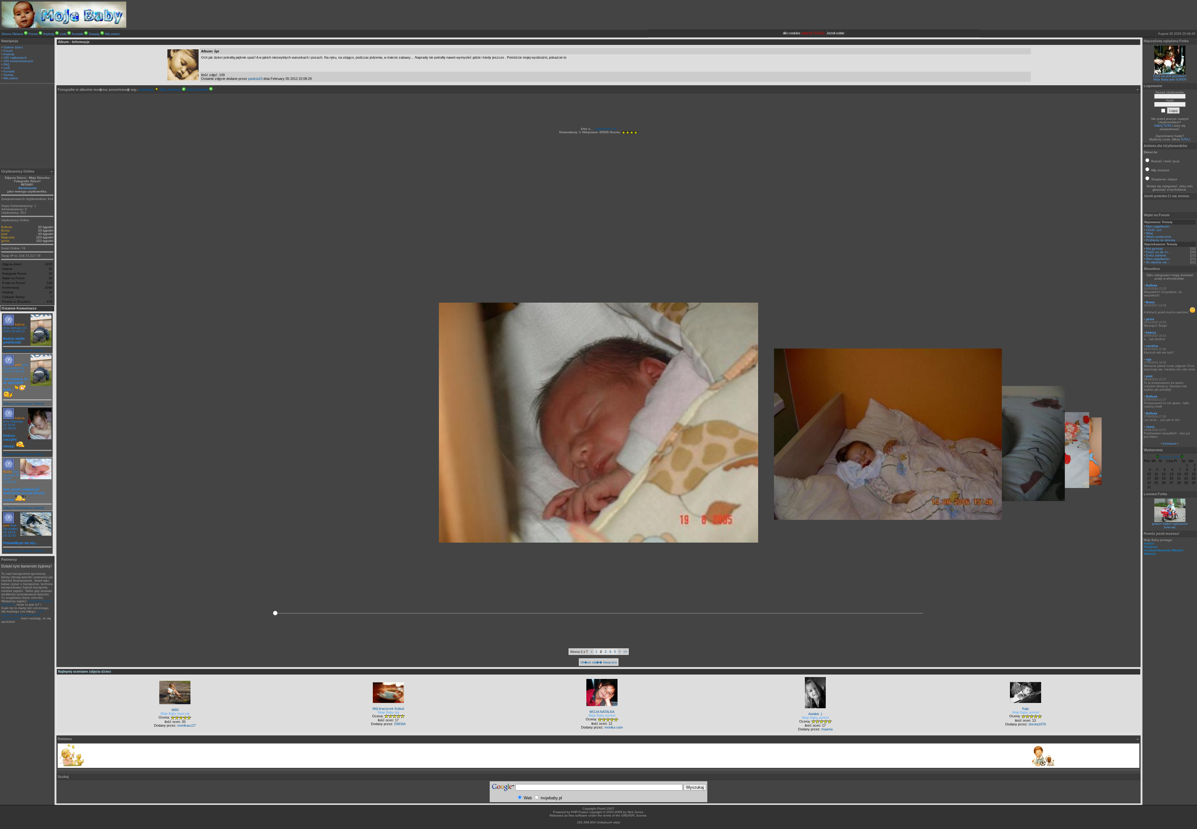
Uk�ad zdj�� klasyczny (598, 662)
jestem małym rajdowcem (1170, 523)
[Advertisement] (27, 126)
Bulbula (6, 227)
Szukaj (8, 74)
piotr (4, 234)
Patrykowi (1150, 547)
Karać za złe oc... (1158, 252)
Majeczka (8, 237)
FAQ (6, 64)
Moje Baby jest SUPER (1169, 79)
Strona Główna (12, 34)
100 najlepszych (15, 57)
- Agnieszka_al (604, 128)
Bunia (5, 230)
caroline (1152, 346)
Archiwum (1169, 443)
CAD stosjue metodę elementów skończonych (22, 615)
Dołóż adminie (1156, 255)
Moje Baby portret (602, 715)
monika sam (613, 727)
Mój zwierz (112, 34)
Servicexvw (27, 188)
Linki (63, 34)
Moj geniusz (1154, 248)
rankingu (147, 89)
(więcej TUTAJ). (794, 33)
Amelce (1149, 543)
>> (625, 651)
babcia (20, 324)
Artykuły (48, 34)
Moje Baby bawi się (175, 713)
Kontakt (77, 34)
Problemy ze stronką (1160, 240)
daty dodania (171, 89)
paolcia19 (255, 78)
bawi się (1169, 527)
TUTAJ (1185, 139)
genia (5, 240)
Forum (33, 34)
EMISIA (400, 724)
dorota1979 (1037, 724)
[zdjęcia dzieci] (64, 26)
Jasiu (1150, 426)
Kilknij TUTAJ (1163, 125)
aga (1148, 359)
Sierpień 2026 (1170, 457)
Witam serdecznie (1158, 236)
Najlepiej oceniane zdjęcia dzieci (84, 671)
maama (827, 729)
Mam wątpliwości (1158, 226)
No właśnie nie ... (1158, 262)
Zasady (94, 34)
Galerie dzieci (13, 47)
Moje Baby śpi (388, 712)
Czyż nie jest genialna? (1169, 76)
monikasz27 (186, 725)
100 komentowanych (18, 61)
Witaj (1149, 233)
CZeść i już (1153, 230)
